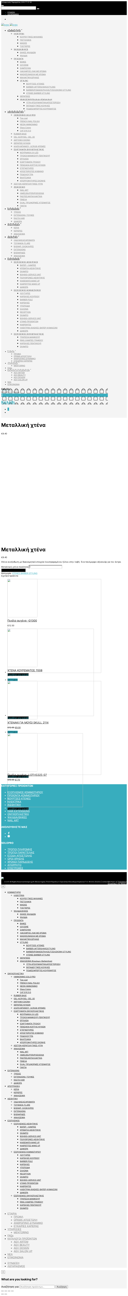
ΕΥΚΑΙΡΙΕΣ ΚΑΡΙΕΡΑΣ (23, 361)
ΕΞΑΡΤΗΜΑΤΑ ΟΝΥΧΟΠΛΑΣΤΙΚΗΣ (29, 149)
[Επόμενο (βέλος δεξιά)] (6, 1294)
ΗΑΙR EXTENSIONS (18, 811)
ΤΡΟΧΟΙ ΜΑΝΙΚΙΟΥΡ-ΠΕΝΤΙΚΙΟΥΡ (35, 156)
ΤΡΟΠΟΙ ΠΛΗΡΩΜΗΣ (19, 849)
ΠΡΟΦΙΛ (17, 354)
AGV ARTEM (19, 372)
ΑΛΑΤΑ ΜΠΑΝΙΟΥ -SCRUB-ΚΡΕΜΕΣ (30, 146)
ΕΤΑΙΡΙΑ (10, 351)
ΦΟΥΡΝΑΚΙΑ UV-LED (29, 152)
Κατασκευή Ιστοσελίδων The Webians (117, 882)
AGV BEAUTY (20, 375)
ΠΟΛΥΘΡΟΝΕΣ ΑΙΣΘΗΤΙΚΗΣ (32, 278)
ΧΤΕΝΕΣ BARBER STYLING (38, 93)
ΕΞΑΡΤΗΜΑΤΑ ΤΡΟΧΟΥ (30, 162)
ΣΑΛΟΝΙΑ (24, 309)
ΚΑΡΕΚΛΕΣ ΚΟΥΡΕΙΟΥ (29, 296)
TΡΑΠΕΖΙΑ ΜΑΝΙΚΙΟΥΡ (30, 337)
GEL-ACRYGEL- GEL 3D (24, 137)
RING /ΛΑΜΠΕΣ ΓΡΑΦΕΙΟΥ (31, 340)
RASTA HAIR (19, 218)
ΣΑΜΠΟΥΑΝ (25, 68)
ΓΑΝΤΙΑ (23, 206)
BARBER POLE (26, 299)
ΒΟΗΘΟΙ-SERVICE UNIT (30, 274)
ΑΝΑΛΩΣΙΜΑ (19, 187)
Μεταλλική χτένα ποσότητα (14, 567)
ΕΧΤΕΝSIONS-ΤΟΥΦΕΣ (24, 215)
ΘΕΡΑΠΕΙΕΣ (25, 96)
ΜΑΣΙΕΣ (23, 43)
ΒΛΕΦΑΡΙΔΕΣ (19, 253)
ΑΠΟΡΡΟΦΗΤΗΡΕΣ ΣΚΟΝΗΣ (32, 181)
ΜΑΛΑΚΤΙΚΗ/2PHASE (29, 77)
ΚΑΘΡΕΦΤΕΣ (25, 324)
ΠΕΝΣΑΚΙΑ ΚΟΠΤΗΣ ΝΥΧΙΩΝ (32, 165)
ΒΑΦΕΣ (23, 62)
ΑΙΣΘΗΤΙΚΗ (12, 237)
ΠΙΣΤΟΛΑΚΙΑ (25, 40)
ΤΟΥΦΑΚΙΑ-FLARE (22, 243)
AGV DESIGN (19, 377)
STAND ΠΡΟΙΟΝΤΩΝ (29, 321)
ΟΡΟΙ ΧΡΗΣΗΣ (15, 858)
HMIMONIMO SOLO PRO (24, 115)
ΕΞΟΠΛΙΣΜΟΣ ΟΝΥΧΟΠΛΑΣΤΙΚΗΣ (29, 334)
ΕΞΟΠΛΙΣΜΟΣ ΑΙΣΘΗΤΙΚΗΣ (26, 262)
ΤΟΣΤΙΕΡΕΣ (25, 46)
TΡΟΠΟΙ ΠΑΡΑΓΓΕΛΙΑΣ (20, 852)
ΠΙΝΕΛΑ (23, 199)
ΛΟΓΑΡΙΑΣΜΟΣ (13, 14)
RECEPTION (25, 312)
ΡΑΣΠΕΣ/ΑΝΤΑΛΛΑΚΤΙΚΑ (31, 196)
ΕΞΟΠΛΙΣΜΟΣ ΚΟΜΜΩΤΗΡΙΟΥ (27, 290)
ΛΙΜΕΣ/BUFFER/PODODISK (32, 193)
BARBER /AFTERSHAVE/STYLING (40, 87)
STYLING (24, 80)
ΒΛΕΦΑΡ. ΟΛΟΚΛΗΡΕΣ (24, 246)
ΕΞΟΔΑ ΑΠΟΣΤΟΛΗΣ (19, 855)
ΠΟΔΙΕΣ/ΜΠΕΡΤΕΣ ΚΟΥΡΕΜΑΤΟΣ (41, 109)
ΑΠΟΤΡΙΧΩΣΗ (13, 224)
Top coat (24, 118)
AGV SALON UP (21, 380)
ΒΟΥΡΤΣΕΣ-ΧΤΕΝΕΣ (35, 84)
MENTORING (19, 365)
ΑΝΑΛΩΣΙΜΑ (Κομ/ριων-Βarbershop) (36, 99)
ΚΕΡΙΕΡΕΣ (18, 231)
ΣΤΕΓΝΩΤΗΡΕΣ (27, 168)
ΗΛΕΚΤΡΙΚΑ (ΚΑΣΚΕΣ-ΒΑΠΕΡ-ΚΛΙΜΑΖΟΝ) (38, 328)
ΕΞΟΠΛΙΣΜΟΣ (13, 259)
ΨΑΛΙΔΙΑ (23, 55)
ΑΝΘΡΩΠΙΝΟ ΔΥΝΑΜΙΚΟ (25, 358)
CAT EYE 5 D (25, 131)
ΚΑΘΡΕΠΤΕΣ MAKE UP (30, 284)
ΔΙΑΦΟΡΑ (18, 221)
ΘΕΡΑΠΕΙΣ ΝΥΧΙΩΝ (22, 143)
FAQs (9, 368)
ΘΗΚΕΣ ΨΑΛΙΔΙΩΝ (28, 52)
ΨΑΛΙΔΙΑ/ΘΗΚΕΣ (21, 49)
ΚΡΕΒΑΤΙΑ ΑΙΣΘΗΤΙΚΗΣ (30, 268)
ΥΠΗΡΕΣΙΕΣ (12, 363)
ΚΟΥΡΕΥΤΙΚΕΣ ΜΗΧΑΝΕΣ (31, 37)
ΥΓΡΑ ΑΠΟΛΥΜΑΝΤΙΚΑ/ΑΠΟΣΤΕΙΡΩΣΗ (43, 102)
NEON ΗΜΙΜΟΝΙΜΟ (28, 124)
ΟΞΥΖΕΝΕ (24, 65)
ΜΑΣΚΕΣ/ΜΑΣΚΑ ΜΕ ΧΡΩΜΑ (33, 74)
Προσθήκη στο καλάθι (13, 570)
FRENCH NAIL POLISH (30, 121)
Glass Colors (25, 127)
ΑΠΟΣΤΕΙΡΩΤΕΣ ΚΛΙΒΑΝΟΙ (32, 171)
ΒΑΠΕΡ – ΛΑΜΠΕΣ (28, 265)
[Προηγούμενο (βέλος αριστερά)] (2, 1294)
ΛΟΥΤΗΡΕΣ (25, 293)
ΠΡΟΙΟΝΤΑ (18, 59)
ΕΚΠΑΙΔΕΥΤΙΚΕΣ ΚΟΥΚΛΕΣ (38, 105)
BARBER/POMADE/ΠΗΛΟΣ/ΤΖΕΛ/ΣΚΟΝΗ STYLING (48, 90)
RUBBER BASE (20, 134)
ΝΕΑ (9, 382)
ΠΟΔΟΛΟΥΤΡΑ (26, 174)
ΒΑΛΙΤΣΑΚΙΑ (25, 177)
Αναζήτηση (62, 1287)
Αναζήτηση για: (10, 1286)
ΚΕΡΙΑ (16, 227)
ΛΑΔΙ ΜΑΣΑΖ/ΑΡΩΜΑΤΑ (24, 240)
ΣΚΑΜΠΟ (24, 271)
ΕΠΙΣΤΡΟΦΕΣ (15, 868)
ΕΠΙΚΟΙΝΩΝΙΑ (13, 384)
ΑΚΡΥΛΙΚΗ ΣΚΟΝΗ (22, 140)
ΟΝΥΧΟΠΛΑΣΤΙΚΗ (15, 112)
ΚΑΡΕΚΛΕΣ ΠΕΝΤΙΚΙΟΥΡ (30, 343)
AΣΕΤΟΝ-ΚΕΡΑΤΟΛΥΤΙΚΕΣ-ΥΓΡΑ (28, 184)
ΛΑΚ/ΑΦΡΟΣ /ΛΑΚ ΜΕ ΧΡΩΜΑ (33, 71)
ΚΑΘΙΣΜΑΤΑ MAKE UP (30, 281)
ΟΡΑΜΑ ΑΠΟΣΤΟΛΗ (23, 356)
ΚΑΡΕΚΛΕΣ (25, 303)
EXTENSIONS (13, 209)
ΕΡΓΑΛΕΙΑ (24, 159)
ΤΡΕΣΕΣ (17, 212)
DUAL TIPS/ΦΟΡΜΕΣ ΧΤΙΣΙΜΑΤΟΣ (35, 202)
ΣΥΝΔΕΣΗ (11, 12)
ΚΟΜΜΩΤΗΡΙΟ (14, 30)
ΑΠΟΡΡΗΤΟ (14, 865)
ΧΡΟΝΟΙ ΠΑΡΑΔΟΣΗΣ (20, 861)
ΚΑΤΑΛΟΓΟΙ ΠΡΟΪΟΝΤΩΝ (18, 370)
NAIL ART (24, 190)
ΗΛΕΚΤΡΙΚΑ (19, 34)
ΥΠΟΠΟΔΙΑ (25, 306)
